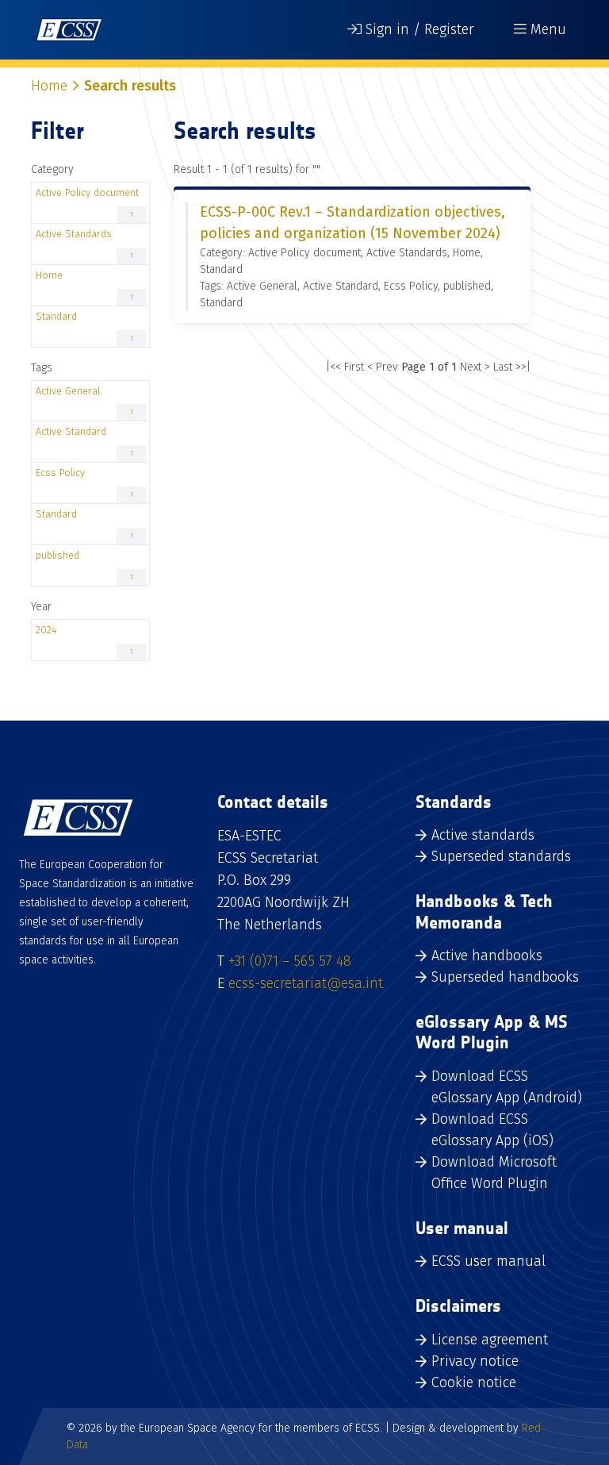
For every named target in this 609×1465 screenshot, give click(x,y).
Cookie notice (473, 1382)
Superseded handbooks (505, 977)
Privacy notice (475, 1361)
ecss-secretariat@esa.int (305, 983)
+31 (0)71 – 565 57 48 (289, 961)
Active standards (482, 835)
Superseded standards (501, 856)
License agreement (489, 1339)
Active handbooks (486, 955)
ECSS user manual (488, 1261)
